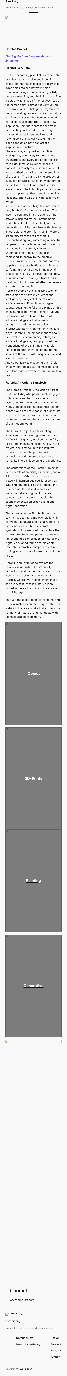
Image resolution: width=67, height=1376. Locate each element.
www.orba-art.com (22, 1300)
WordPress (26, 1368)
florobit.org (12, 1321)
